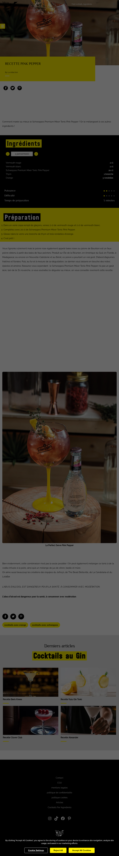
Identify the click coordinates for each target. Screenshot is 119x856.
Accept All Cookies (81, 850)
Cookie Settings (36, 850)
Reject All (58, 850)
